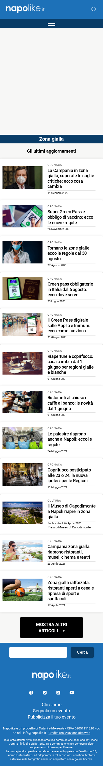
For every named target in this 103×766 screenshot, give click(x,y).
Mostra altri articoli (51, 627)
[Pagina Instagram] (45, 693)
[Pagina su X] (59, 693)
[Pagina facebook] (31, 693)
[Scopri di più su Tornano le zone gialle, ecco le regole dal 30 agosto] (22, 253)
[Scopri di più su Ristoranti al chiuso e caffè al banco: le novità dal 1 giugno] (22, 403)
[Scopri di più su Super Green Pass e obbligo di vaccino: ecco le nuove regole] (22, 217)
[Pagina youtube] (72, 693)
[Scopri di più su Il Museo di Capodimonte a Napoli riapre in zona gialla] (22, 513)
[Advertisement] (51, 79)
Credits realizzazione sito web (69, 733)
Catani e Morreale (52, 728)
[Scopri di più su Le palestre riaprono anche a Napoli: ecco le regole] (22, 439)
